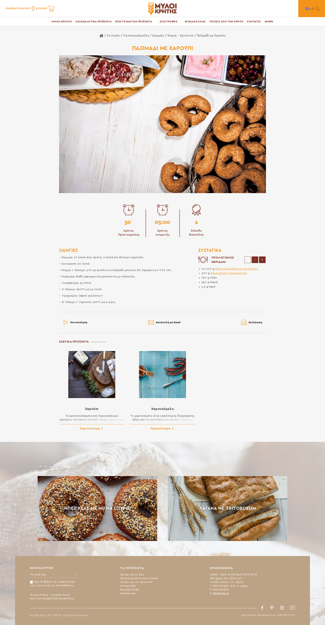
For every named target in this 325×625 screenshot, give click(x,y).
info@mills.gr (221, 593)
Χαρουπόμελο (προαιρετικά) (229, 273)
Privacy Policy (39, 595)
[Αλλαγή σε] (308, 9)
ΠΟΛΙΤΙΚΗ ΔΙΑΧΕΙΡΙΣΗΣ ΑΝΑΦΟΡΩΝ (52, 598)
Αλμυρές (158, 35)
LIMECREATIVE (286, 615)
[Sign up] (76, 575)
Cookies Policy (60, 595)
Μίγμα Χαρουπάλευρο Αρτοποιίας (236, 269)
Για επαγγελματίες (136, 35)
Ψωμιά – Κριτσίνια (180, 35)
